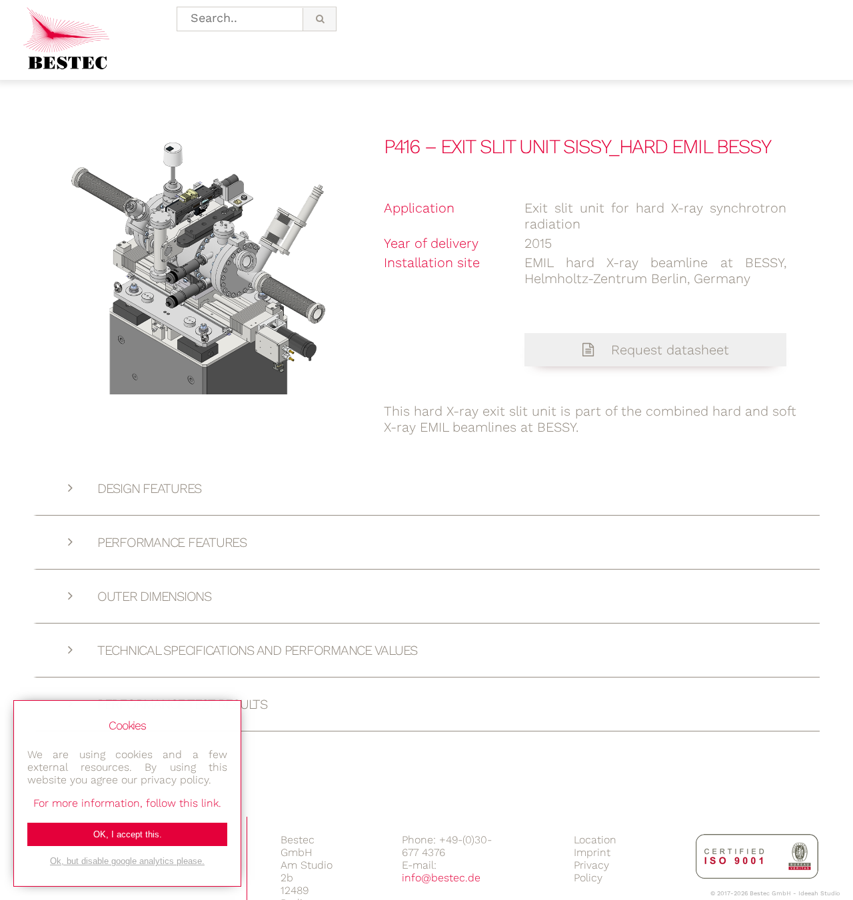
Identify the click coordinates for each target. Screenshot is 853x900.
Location (595, 839)
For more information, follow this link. (127, 803)
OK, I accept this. (127, 834)
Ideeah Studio (819, 893)
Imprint (592, 852)
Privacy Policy (591, 871)
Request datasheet (668, 350)
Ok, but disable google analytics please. (127, 861)
